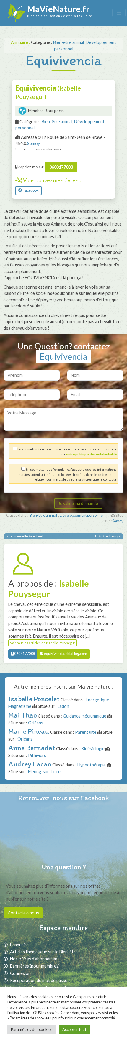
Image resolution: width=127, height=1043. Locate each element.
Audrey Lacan (29, 764)
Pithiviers (37, 755)
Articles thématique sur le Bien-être (44, 951)
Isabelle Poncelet (34, 699)
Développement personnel (82, 515)
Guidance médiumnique (84, 715)
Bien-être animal (68, 42)
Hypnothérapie (91, 764)
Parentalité (85, 732)
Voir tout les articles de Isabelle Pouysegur (42, 643)
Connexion (20, 973)
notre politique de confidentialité (91, 454)
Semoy (33, 143)
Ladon (63, 706)
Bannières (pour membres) (35, 965)
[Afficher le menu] (119, 13)
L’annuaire (19, 944)
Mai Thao (22, 715)
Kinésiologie (93, 748)
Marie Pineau (28, 731)
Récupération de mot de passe (38, 980)
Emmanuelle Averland (25, 536)
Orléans (35, 722)
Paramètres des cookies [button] (31, 1029)
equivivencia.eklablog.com (65, 654)
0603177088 (61, 167)
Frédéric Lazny (107, 536)
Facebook (30, 190)
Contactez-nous (23, 912)
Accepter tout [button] (74, 1029)
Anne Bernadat (31, 747)
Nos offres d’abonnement (34, 958)
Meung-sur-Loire (44, 771)
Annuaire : (21, 42)
